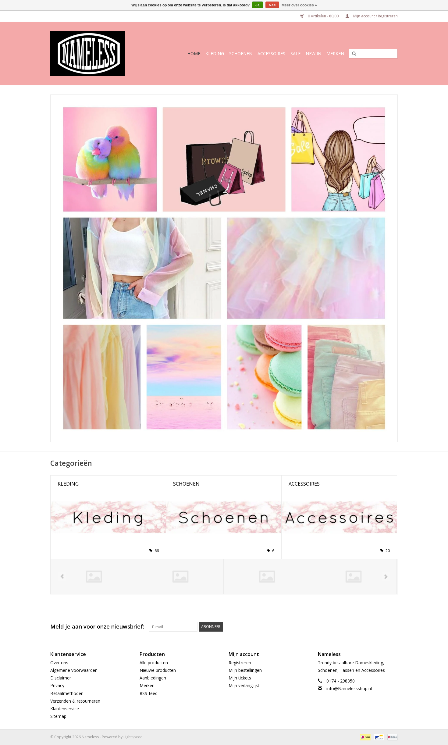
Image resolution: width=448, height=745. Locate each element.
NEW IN (313, 53)
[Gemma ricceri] (180, 576)
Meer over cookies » (299, 5)
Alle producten (154, 662)
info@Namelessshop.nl (349, 688)
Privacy (57, 685)
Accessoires (271, 53)
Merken (335, 53)
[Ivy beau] (267, 576)
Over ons (59, 662)
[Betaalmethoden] (365, 737)
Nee (272, 5)
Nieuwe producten (158, 670)
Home (193, 53)
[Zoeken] (352, 54)
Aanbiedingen (153, 678)
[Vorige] (62, 576)
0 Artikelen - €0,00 (323, 16)
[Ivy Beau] (353, 576)
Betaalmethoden (67, 693)
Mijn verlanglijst (244, 685)
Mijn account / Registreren (375, 16)
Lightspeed (133, 737)
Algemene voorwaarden (74, 670)
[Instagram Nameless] (393, 627)
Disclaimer (60, 678)
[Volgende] (386, 576)
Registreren (240, 662)
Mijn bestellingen (245, 670)
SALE (295, 53)
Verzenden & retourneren (75, 701)
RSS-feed (149, 693)
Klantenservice (64, 708)
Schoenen (240, 53)
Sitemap (58, 716)
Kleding (214, 53)
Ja (257, 5)
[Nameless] (95, 53)
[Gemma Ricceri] (94, 576)
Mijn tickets (240, 678)
